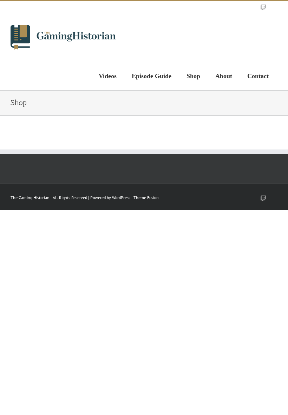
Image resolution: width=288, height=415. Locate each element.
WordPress (121, 197)
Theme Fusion (146, 197)
